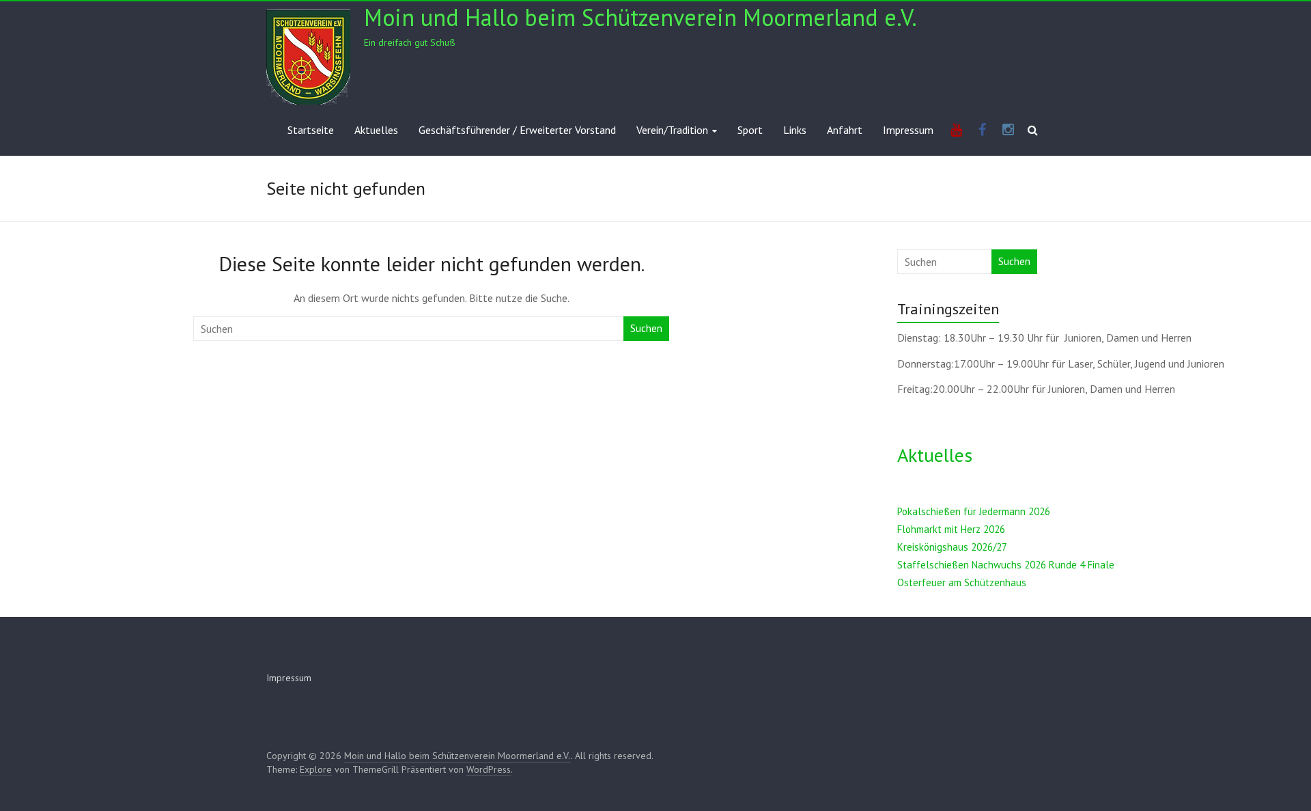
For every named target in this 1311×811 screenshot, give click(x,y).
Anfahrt (844, 130)
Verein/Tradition (672, 130)
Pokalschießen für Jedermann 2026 (973, 511)
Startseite (310, 130)
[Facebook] (982, 130)
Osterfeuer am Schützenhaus (961, 582)
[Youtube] (956, 130)
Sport (750, 130)
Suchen (646, 328)
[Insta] (1008, 130)
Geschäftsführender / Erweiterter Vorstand (517, 130)
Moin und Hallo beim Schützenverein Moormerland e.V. (640, 17)
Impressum (908, 130)
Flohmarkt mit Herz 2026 (951, 529)
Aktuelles (376, 130)
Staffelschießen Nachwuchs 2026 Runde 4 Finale (1005, 564)
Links (794, 130)
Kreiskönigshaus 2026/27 (952, 546)
